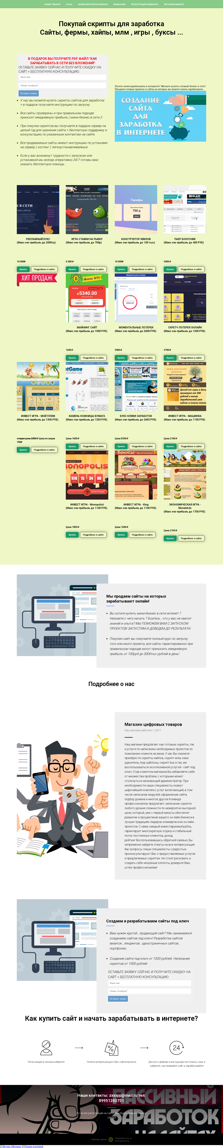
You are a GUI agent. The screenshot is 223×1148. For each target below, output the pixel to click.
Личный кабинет (174, 4)
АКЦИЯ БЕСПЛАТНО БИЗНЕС (93, 4)
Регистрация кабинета (144, 4)
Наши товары (52, 4)
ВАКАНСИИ (119, 4)
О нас (69, 4)
